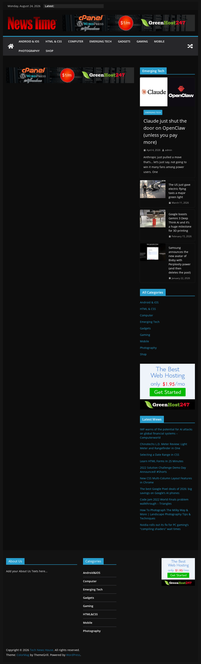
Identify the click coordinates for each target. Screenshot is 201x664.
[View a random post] (190, 46)
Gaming (142, 41)
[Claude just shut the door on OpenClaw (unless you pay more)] (167, 91)
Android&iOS (91, 573)
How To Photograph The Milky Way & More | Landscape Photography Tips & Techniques (165, 514)
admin (168, 150)
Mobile (159, 41)
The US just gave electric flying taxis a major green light (179, 191)
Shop (49, 51)
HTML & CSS (54, 41)
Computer (75, 41)
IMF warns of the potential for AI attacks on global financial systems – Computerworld (166, 433)
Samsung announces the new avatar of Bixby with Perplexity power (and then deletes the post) (180, 260)
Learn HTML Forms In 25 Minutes (161, 461)
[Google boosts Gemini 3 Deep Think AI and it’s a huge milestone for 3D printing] (152, 225)
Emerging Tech (101, 41)
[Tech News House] (11, 46)
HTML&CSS (90, 614)
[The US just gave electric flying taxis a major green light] (152, 193)
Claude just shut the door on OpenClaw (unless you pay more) (165, 131)
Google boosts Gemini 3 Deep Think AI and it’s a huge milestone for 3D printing (180, 222)
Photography (29, 51)
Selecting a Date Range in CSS (159, 454)
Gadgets (124, 41)
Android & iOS (29, 41)
